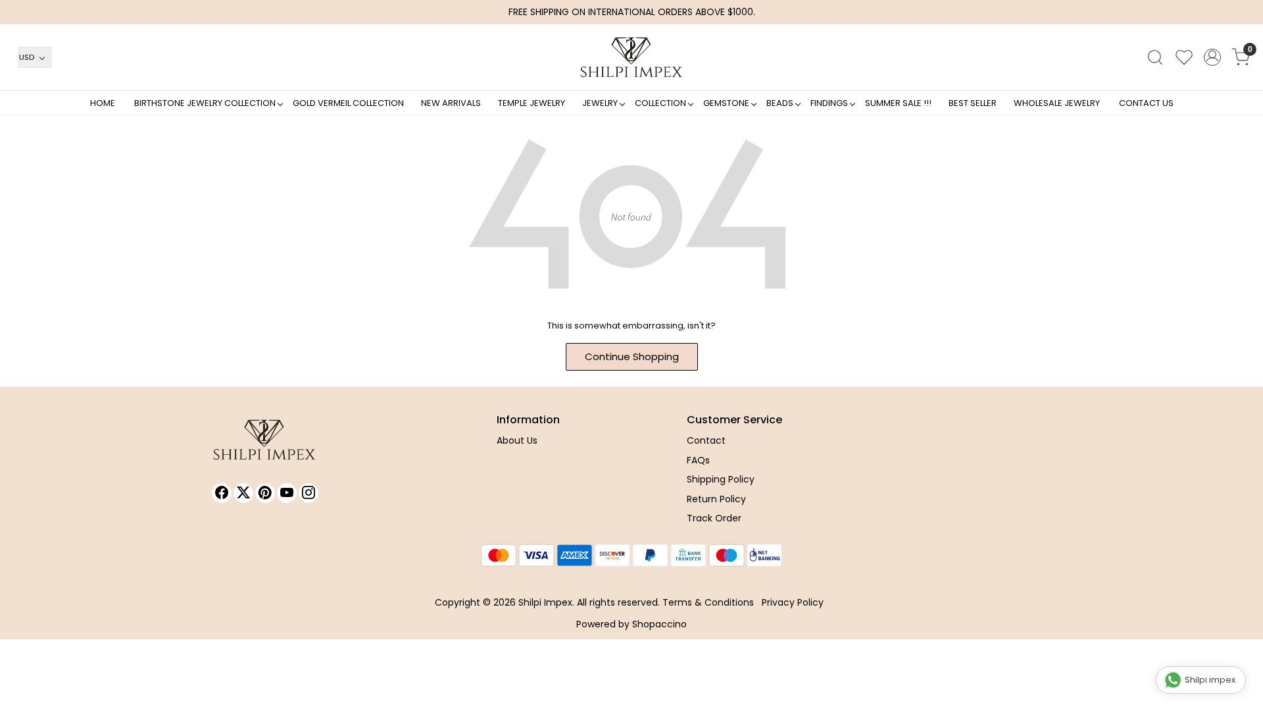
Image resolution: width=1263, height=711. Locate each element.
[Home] (631, 57)
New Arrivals (451, 103)
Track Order (714, 518)
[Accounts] (1212, 57)
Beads (779, 103)
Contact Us (1146, 103)
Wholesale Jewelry (1057, 103)
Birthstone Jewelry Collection (205, 103)
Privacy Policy (793, 602)
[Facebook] (222, 493)
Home (102, 103)
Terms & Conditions (708, 602)
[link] (1155, 57)
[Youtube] (287, 493)
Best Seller (973, 103)
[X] (243, 493)
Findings (829, 103)
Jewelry (600, 103)
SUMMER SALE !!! (898, 103)
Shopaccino (659, 624)
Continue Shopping (632, 356)
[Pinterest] (265, 493)
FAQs (698, 460)
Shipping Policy (721, 479)
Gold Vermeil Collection (348, 103)
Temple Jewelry (531, 103)
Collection (660, 103)
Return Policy (716, 499)
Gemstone (726, 103)
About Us (517, 440)
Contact (706, 440)
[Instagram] (308, 493)
